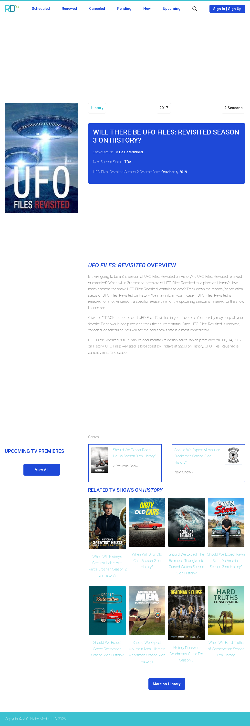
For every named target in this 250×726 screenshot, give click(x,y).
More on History (166, 684)
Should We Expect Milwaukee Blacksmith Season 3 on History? (197, 456)
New (147, 8)
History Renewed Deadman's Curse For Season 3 (186, 654)
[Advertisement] (125, 56)
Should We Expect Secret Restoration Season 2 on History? (107, 648)
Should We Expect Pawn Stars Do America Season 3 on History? (226, 560)
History (97, 108)
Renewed (69, 8)
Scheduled (41, 8)
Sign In (219, 9)
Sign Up (234, 9)
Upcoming (171, 8)
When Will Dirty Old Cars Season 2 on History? (147, 560)
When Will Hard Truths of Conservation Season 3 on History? (226, 648)
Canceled (97, 8)
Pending (124, 8)
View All (41, 470)
